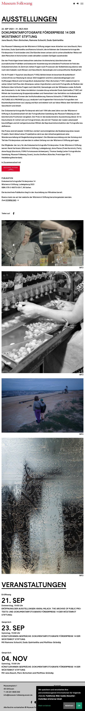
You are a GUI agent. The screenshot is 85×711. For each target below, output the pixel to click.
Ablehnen (69, 705)
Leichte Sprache (74, 4)
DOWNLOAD (11, 200)
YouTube (36, 702)
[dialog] (60, 698)
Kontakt (57, 686)
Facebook (13, 213)
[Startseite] (42, 3)
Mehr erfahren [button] (44, 705)
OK (79, 705)
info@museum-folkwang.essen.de (18, 695)
